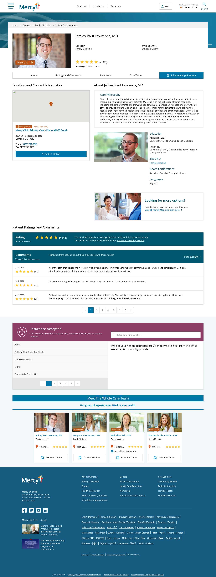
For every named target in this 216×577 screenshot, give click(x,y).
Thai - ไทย (140, 538)
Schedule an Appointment (94, 500)
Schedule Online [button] (54, 457)
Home (15, 25)
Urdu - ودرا (127, 538)
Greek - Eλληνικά (165, 527)
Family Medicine (43, 25)
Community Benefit (167, 481)
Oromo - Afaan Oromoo (138, 532)
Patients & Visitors (167, 486)
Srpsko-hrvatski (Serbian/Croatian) (118, 522)
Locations (98, 6)
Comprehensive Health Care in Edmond (147, 575)
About (33, 75)
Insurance (105, 75)
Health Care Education (131, 486)
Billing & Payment (90, 481)
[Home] (30, 6)
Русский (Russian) (90, 522)
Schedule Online (51, 154)
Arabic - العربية (173, 538)
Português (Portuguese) (167, 517)
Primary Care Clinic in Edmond (116, 575)
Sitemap (85, 554)
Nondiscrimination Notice (132, 495)
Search (204, 8)
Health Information (91, 490)
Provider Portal (165, 490)
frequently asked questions (130, 240)
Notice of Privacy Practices (94, 495)
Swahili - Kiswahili (116, 532)
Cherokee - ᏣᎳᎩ (155, 538)
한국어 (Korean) (146, 517)
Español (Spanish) (146, 522)
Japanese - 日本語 (127, 543)
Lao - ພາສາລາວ (126, 527)
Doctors (81, 6)
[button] (51, 104)
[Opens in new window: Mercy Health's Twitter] (31, 510)
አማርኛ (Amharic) (89, 517)
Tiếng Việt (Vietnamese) (93, 527)
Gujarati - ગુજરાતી (108, 543)
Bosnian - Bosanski (146, 527)
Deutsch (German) (128, 517)
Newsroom (125, 490)
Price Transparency (129, 481)
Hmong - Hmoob (175, 532)
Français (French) (108, 517)
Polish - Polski (158, 532)
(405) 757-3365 (30, 144)
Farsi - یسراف (113, 538)
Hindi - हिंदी (112, 527)
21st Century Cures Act (116, 554)
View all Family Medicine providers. (163, 209)
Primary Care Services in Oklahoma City (84, 575)
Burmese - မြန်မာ (89, 543)
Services (116, 6)
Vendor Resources (167, 495)
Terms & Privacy (98, 554)
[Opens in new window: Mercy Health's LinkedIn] (45, 510)
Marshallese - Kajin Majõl (93, 532)
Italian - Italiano (146, 543)
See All (43, 520)
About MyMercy (89, 476)
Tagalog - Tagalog (166, 522)
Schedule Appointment (183, 75)
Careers (85, 486)
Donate (123, 476)
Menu (11, 8)
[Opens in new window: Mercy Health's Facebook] (24, 510)
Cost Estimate (164, 476)
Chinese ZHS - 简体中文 (93, 538)
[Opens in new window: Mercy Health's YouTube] (38, 510)
